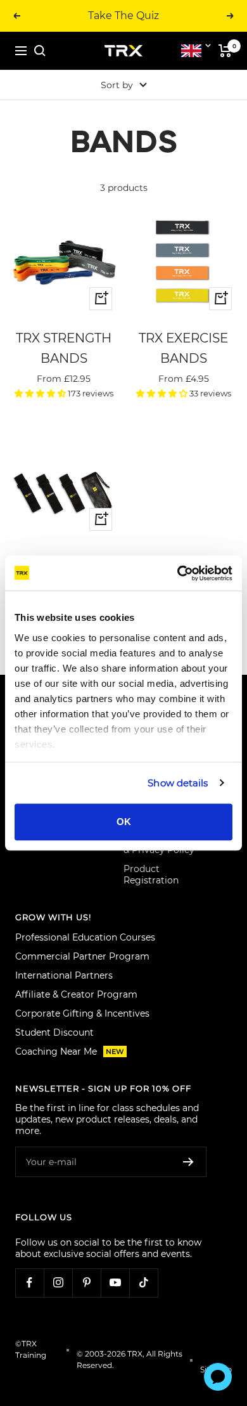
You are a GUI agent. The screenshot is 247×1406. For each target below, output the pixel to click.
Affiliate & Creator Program (76, 994)
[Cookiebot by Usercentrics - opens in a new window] (177, 573)
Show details (178, 783)
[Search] (40, 50)
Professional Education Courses (85, 937)
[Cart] (225, 50)
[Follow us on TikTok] (143, 1282)
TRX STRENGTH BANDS (63, 348)
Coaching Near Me (69, 1051)
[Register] (188, 1161)
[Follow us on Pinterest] (86, 1282)
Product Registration (151, 874)
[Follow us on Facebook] (29, 1282)
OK (124, 821)
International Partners (64, 975)
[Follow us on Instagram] (58, 1282)
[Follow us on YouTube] (115, 1282)
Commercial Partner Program (82, 956)
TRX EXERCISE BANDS (183, 348)
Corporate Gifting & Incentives (82, 1013)
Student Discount (54, 1032)
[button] (41, 393)
